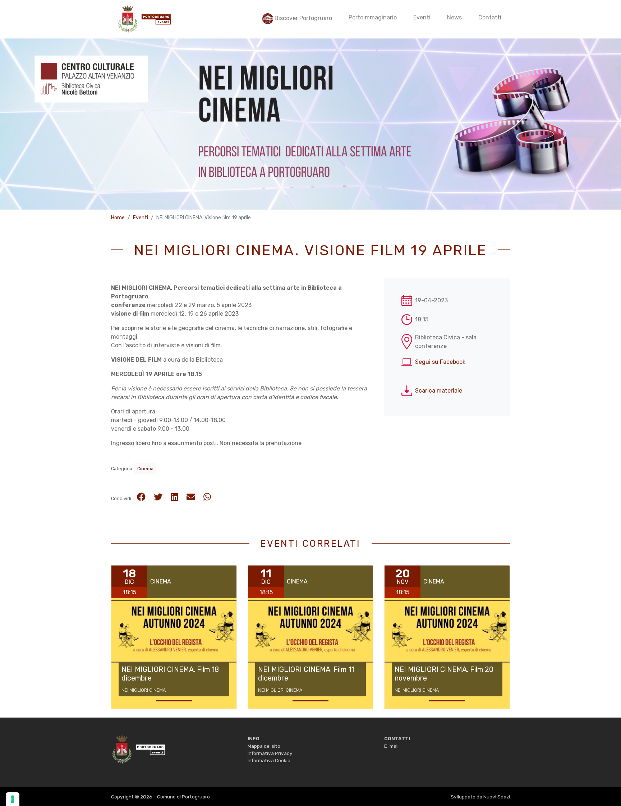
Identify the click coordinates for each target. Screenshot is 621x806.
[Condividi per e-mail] (191, 497)
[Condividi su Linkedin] (174, 497)
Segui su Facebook (440, 361)
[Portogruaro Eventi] (144, 19)
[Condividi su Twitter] (158, 497)
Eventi (140, 218)
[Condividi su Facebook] (141, 497)
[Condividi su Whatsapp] (207, 497)
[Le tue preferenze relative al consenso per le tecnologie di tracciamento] (12, 799)
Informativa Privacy (270, 753)
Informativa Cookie (269, 760)
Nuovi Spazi (496, 797)
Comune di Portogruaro (183, 797)
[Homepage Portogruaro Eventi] (138, 749)
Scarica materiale (438, 390)
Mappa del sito (264, 746)
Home (118, 218)
